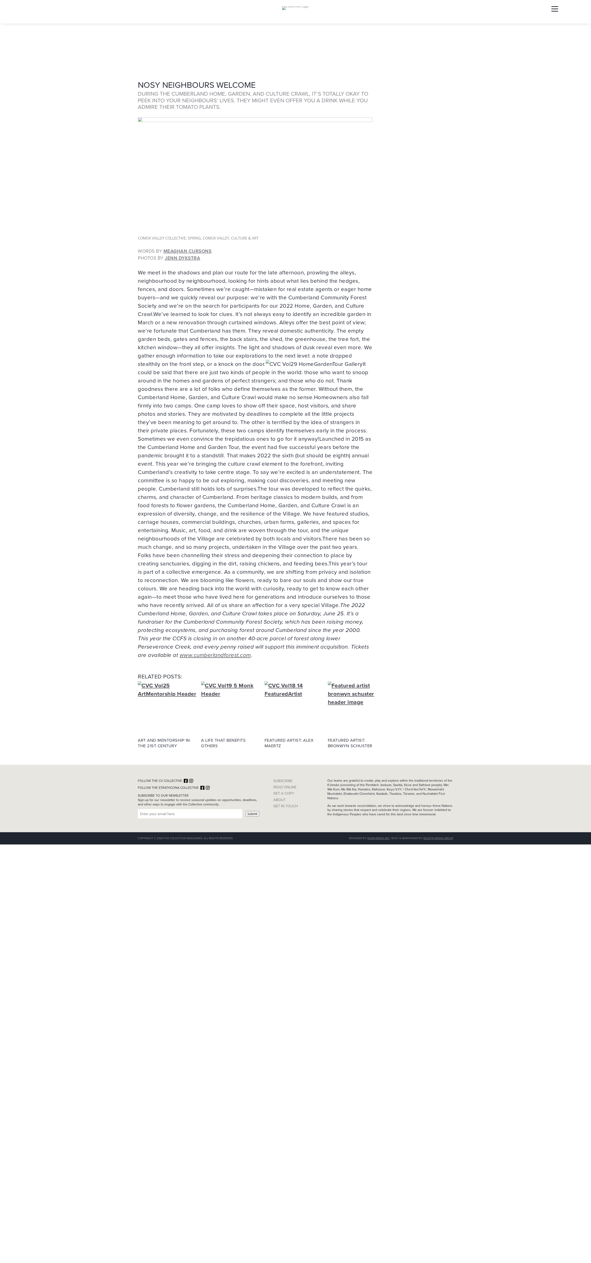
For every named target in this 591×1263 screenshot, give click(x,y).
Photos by (169, 258)
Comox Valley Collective (162, 238)
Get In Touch (285, 806)
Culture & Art (245, 238)
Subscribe (282, 781)
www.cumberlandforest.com (215, 655)
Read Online (284, 787)
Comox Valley (216, 238)
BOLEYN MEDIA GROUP (438, 838)
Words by (174, 251)
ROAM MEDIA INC (378, 838)
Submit (252, 814)
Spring (194, 238)
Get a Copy (283, 793)
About (279, 800)
